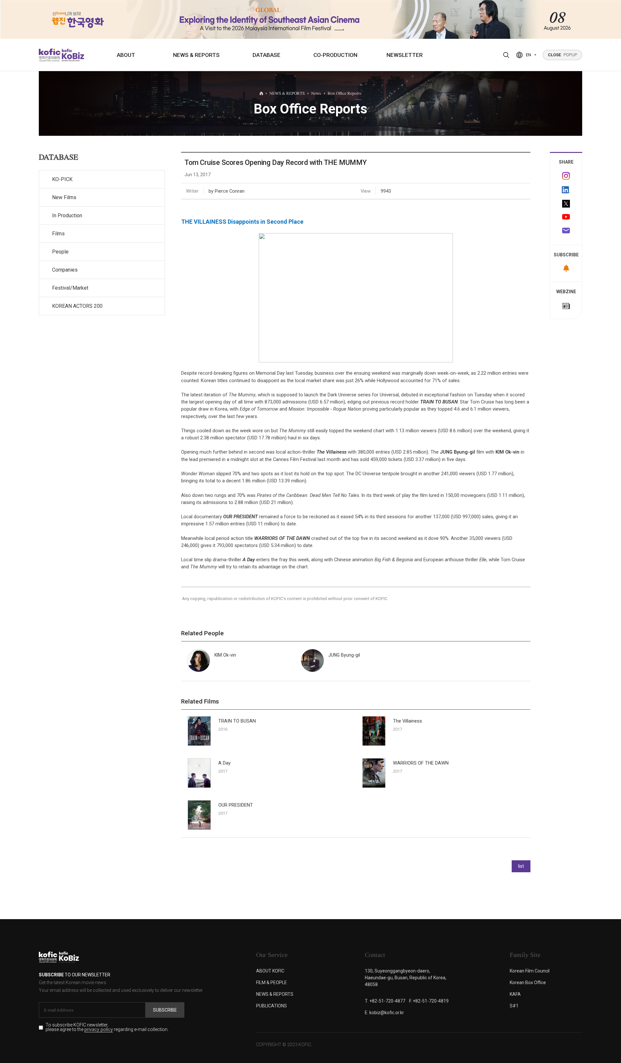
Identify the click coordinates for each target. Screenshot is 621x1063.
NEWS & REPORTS (196, 55)
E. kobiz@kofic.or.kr (384, 1012)
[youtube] (566, 217)
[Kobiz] (72, 54)
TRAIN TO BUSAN (439, 402)
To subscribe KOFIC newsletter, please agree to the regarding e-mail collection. (107, 1027)
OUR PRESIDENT (240, 517)
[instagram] (566, 176)
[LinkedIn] (566, 190)
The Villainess (331, 452)
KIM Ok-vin (507, 452)
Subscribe (165, 1010)
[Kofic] (49, 54)
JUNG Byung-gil (457, 452)
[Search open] (506, 55)
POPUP (562, 54)
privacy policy (98, 1029)
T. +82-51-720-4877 (385, 1001)
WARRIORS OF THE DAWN (282, 538)
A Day (249, 560)
